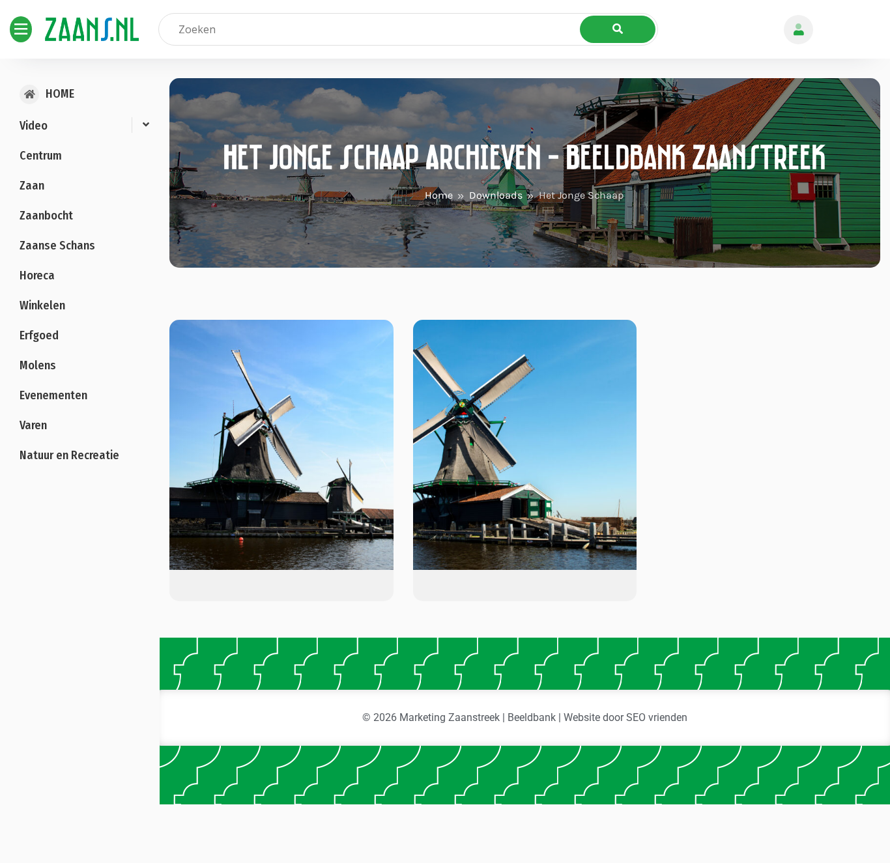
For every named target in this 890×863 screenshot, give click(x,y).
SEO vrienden (656, 717)
